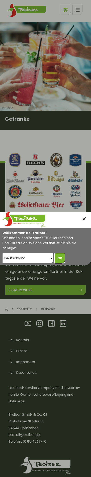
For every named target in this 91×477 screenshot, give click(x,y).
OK (59, 258)
